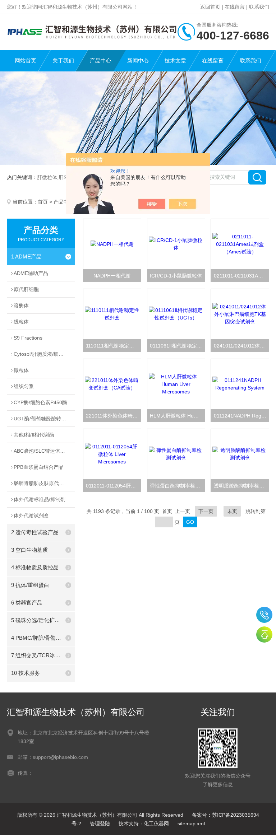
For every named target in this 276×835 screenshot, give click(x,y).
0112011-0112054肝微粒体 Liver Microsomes (113, 486)
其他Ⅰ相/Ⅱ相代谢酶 (34, 435)
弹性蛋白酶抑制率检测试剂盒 (177, 486)
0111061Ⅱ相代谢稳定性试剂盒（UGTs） (177, 346)
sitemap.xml (191, 823)
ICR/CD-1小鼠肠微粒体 (176, 276)
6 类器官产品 (26, 603)
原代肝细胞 (26, 289)
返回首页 (210, 7)
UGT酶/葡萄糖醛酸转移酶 (42, 418)
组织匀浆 (24, 386)
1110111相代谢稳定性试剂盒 (113, 346)
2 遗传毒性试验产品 (35, 532)
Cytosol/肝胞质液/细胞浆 (41, 354)
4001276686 (264, 615)
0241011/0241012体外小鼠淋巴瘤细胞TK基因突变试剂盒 (241, 346)
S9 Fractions (28, 338)
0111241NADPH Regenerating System (241, 416)
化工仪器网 (156, 823)
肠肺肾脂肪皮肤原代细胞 (41, 483)
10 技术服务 (25, 673)
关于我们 (63, 60)
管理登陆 (100, 823)
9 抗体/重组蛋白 (30, 585)
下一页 (205, 511)
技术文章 (175, 60)
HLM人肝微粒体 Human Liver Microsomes (177, 416)
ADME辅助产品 (31, 273)
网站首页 (25, 60)
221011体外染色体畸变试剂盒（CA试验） (113, 416)
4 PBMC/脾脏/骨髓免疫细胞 (36, 638)
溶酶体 (21, 305)
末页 (232, 511)
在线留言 (235, 7)
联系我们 (259, 7)
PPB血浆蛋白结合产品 (39, 467)
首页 (43, 202)
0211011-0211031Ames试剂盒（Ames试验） (241, 276)
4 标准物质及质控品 (35, 567)
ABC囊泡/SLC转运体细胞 (42, 451)
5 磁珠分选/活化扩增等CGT (36, 620)
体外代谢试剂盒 (31, 515)
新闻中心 (138, 60)
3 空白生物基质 (29, 550)
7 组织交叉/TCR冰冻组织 (36, 655)
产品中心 (100, 60)
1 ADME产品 (26, 256)
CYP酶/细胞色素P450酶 (40, 402)
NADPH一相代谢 (112, 276)
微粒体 (21, 370)
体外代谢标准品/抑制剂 (39, 499)
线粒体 (21, 322)
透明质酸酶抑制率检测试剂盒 (241, 486)
